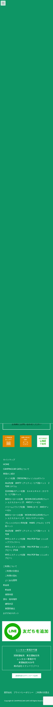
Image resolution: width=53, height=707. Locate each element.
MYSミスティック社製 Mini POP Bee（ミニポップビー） (27, 556)
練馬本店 (9, 604)
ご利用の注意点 (12, 571)
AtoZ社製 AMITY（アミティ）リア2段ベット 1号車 (27, 532)
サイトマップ (9, 460)
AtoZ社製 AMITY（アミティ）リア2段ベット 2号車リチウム (27, 484)
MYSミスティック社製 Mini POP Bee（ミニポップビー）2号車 (27, 548)
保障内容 (9, 595)
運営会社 (8, 693)
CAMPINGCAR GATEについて (16, 469)
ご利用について (10, 566)
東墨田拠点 (10, 609)
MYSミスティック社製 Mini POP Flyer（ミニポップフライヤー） (26, 540)
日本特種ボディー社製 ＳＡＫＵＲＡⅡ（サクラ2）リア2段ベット (27, 493)
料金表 (6, 585)
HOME (6, 464)
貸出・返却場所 (10, 599)
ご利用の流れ (11, 576)
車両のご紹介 (9, 474)
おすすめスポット (11, 613)
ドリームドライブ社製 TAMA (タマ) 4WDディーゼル (27, 508)
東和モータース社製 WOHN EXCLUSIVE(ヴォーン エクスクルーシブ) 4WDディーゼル (27, 500)
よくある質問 (11, 580)
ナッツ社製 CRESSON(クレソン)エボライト (25, 479)
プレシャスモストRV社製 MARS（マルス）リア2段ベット (27, 524)
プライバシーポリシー (23, 693)
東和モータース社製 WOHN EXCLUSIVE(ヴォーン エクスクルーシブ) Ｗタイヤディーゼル (27, 516)
